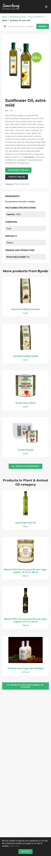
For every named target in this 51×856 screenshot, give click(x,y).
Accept (25, 851)
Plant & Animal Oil (36, 16)
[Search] (5, 26)
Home (4, 16)
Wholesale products (18, 16)
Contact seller (16, 177)
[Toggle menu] (46, 6)
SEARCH (42, 26)
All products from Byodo (25, 466)
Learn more (14, 846)
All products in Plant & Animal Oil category (25, 686)
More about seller (18, 170)
